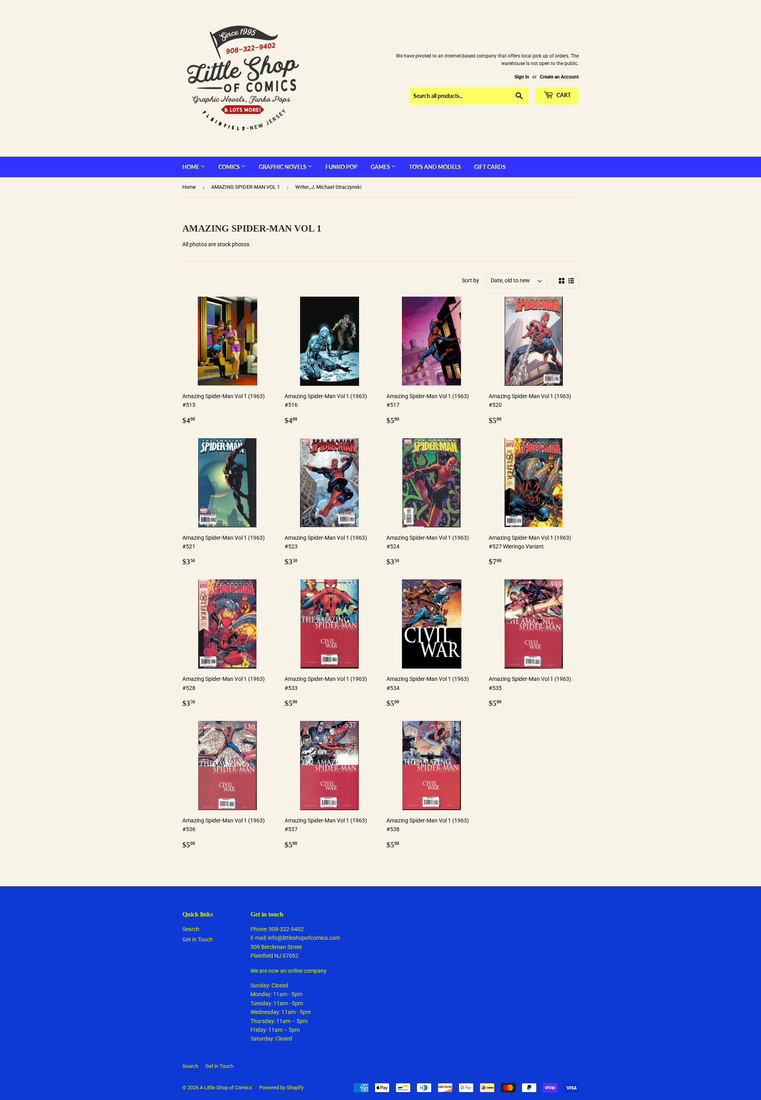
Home (191, 166)
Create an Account (559, 77)
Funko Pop (341, 166)
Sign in (521, 77)
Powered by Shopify (281, 1087)
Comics (229, 166)
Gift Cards (490, 166)
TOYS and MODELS (435, 166)
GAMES (381, 166)
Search (190, 929)
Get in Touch (197, 939)
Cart (563, 95)
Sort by (470, 280)
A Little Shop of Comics (226, 1087)
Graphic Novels (283, 166)
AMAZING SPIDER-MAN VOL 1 (245, 187)
